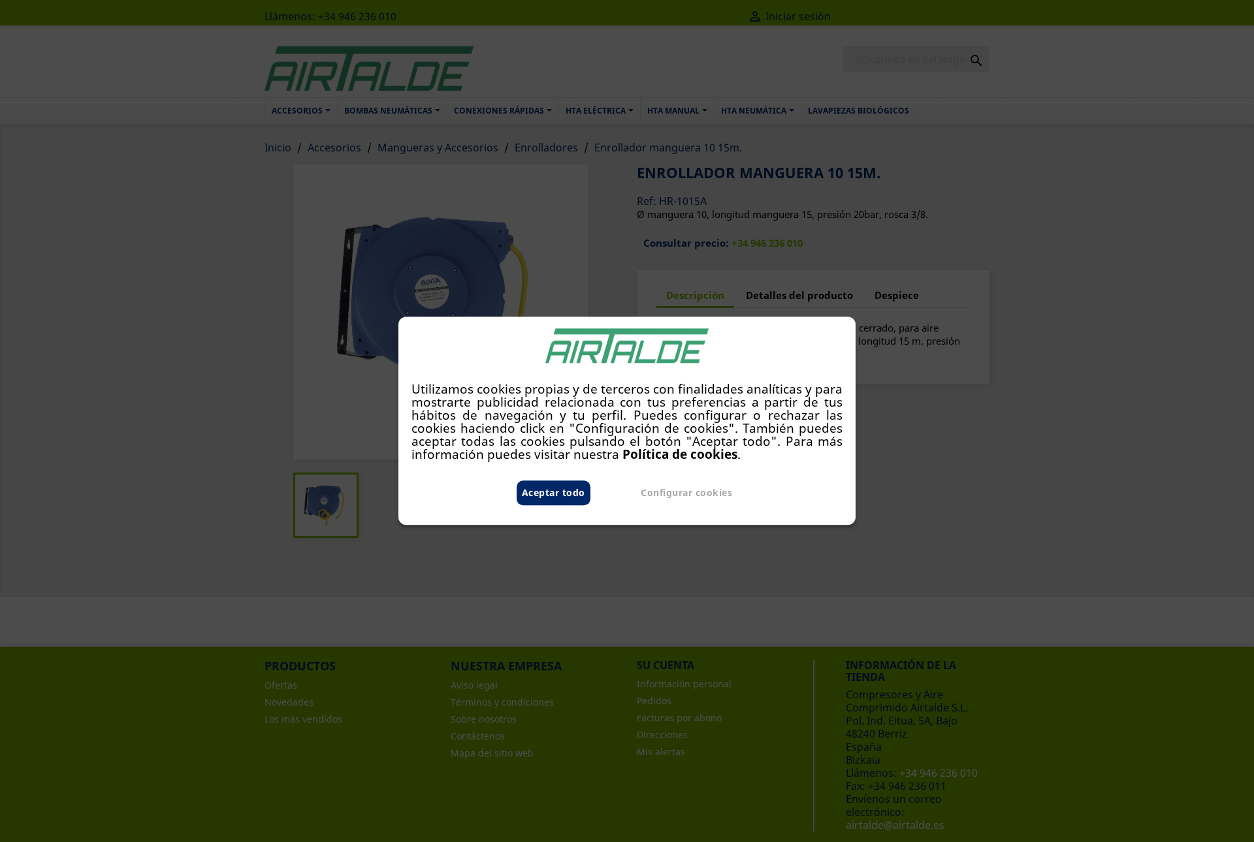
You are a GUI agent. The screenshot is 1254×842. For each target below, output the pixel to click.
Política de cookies (679, 454)
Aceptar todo (553, 493)
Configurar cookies (686, 493)
